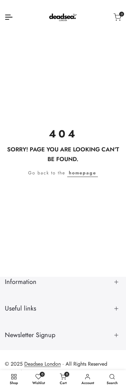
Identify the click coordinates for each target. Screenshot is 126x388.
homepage (82, 173)
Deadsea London (42, 364)
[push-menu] (9, 17)
